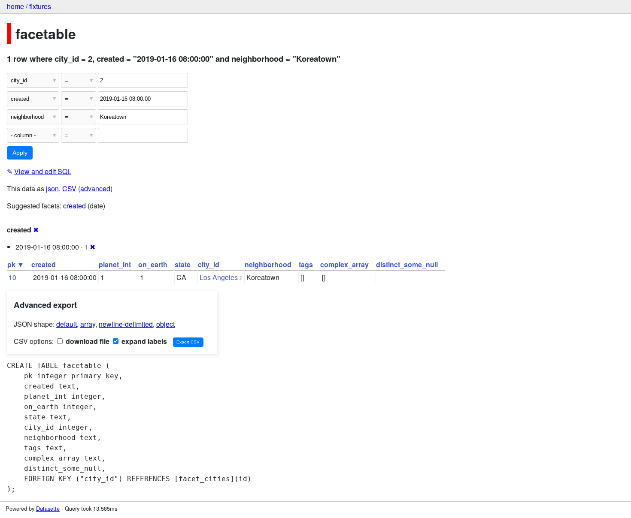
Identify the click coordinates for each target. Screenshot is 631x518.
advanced (95, 188)
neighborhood (268, 264)
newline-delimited (126, 324)
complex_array (344, 264)
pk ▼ (15, 264)
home (15, 6)
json (52, 188)
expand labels (143, 341)
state (183, 264)
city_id (208, 264)
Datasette (48, 508)
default (66, 324)
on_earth (152, 264)
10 (12, 277)
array (87, 324)
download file (86, 341)
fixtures (40, 6)
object (165, 324)
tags (306, 264)
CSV (69, 188)
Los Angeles (219, 277)
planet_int (115, 264)
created (74, 206)
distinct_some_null (407, 264)
